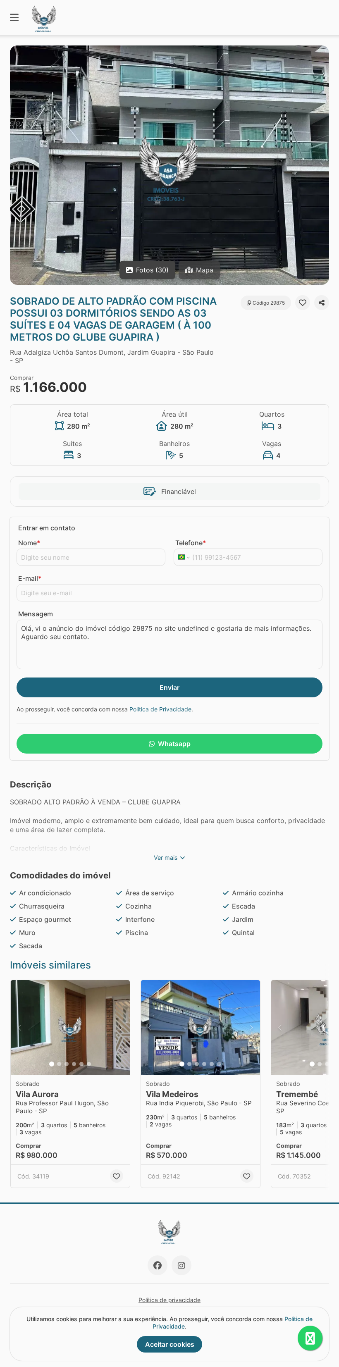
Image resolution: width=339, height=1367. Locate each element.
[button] (169, 165)
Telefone (190, 543)
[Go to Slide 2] (59, 1064)
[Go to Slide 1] (51, 1064)
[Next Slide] (322, 165)
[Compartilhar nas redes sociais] (321, 302)
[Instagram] (181, 1265)
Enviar (169, 687)
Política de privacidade (169, 1299)
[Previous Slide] (17, 165)
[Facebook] (157, 1265)
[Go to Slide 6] (89, 1064)
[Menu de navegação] (14, 17)
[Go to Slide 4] (74, 1064)
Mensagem (35, 614)
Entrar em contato (46, 528)
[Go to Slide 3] (66, 1064)
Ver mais (166, 857)
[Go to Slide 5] (81, 1064)
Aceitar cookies (169, 1344)
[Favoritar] (302, 302)
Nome (29, 543)
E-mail (29, 578)
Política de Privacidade (160, 709)
